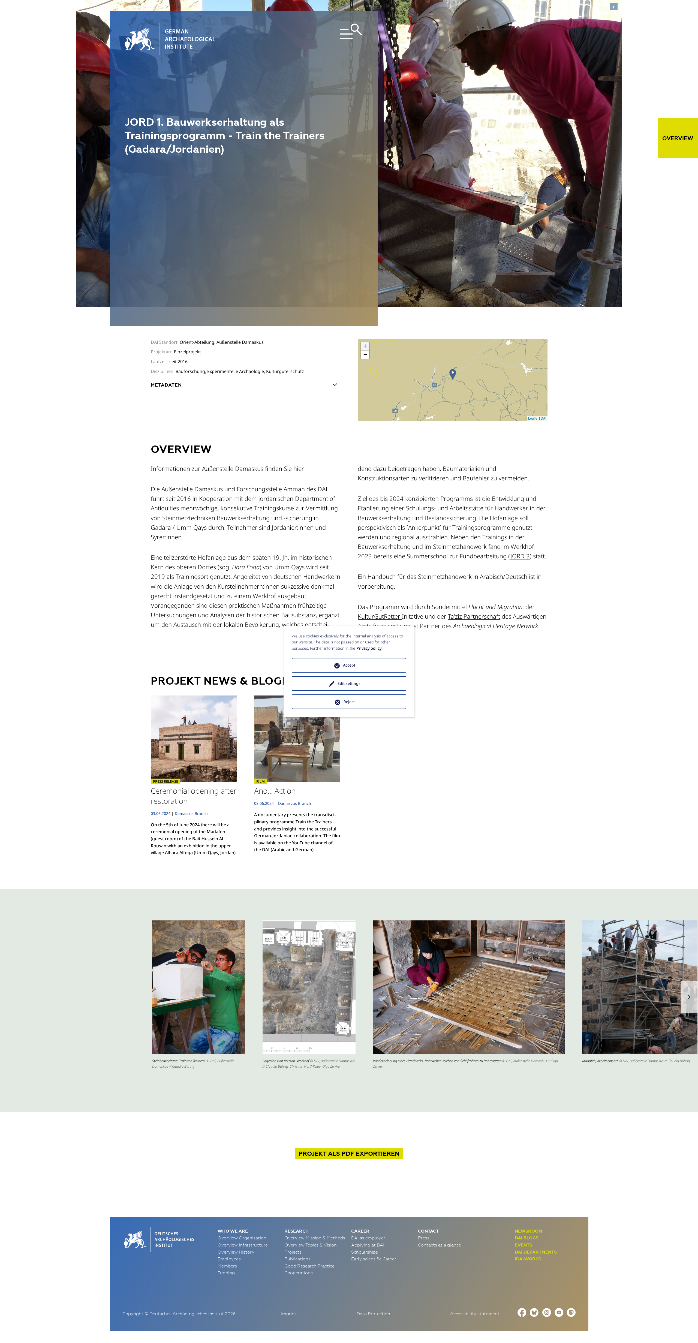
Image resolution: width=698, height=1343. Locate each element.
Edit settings (349, 683)
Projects (293, 1251)
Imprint (288, 1313)
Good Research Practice (309, 1265)
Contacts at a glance (439, 1244)
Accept (349, 665)
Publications (297, 1258)
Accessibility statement (475, 1313)
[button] (689, 997)
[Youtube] (559, 1312)
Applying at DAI (367, 1244)
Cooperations (298, 1272)
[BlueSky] (534, 1312)
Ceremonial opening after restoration (194, 795)
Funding (226, 1272)
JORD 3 (520, 556)
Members (227, 1265)
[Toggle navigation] (324, 39)
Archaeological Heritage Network (495, 626)
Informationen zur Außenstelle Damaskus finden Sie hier (227, 468)
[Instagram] (546, 1312)
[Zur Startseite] (158, 1239)
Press (423, 1237)
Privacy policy (368, 648)
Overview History (236, 1251)
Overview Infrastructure (243, 1244)
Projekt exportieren (349, 1153)
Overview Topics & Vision (310, 1244)
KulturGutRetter (380, 616)
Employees (229, 1258)
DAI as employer (368, 1237)
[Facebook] (522, 1312)
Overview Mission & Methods (314, 1237)
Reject (349, 701)
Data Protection (373, 1313)
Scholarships (364, 1251)
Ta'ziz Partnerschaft (474, 616)
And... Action (275, 790)
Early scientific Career (373, 1258)
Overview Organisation (242, 1237)
